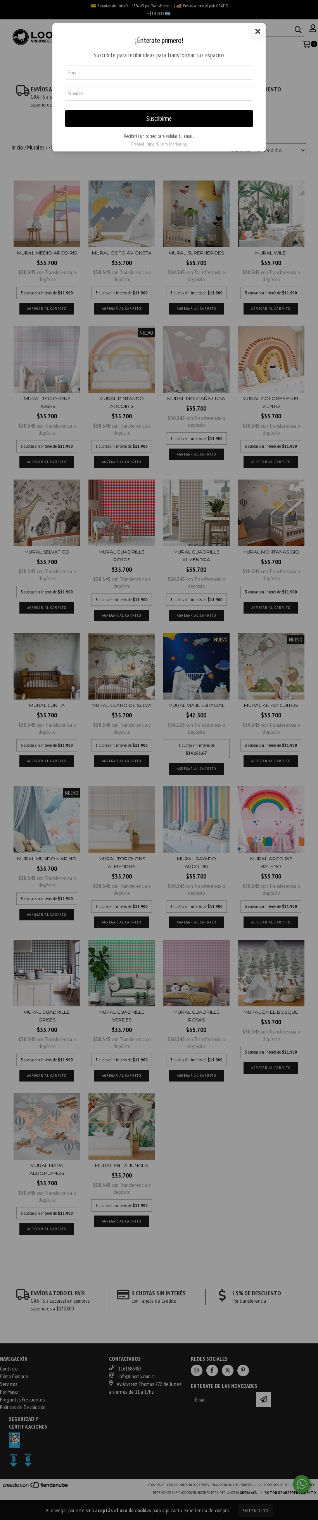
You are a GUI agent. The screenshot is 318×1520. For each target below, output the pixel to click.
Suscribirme (159, 118)
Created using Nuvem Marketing (159, 144)
